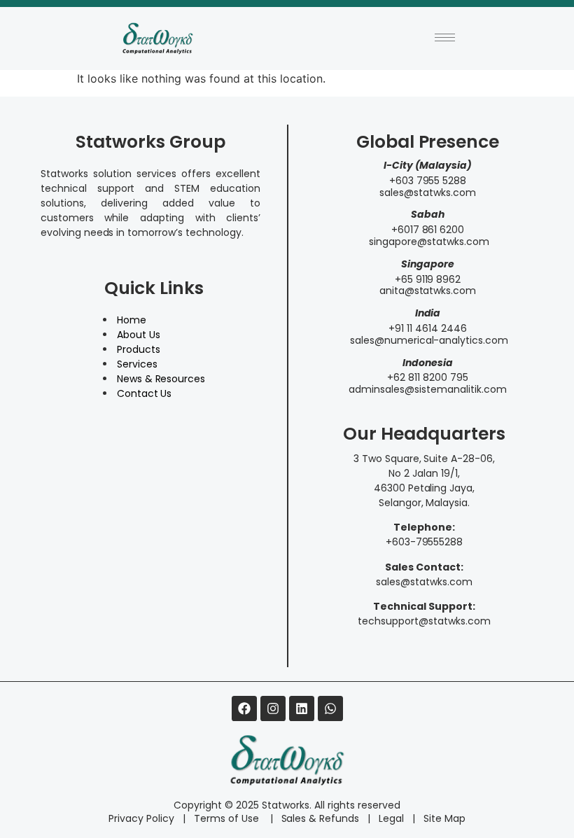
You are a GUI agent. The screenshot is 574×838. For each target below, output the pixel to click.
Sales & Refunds (315, 818)
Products (138, 349)
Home (131, 320)
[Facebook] (244, 708)
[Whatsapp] (330, 708)
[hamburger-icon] (445, 37)
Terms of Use (228, 818)
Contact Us (144, 393)
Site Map (444, 818)
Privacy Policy (141, 818)
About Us (138, 335)
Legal (391, 818)
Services (137, 364)
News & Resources (161, 379)
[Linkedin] (301, 708)
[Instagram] (273, 708)
